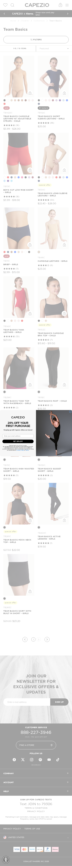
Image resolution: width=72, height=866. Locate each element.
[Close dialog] (70, 411)
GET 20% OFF (18, 441)
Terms (27, 450)
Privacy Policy (20, 450)
